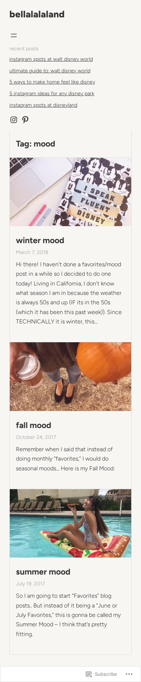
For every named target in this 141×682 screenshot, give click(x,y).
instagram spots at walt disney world (51, 59)
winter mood (40, 240)
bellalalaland (37, 14)
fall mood (33, 425)
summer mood (43, 572)
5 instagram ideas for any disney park (51, 93)
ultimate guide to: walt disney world (49, 71)
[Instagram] (13, 119)
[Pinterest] (25, 119)
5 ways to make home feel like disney (52, 82)
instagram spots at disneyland (43, 105)
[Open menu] (13, 35)
